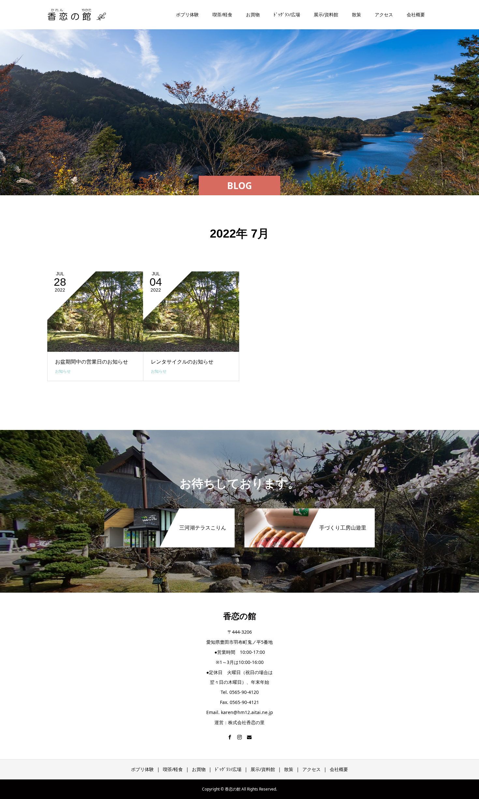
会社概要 (416, 14)
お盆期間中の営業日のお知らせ (91, 361)
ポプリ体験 (187, 14)
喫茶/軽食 (222, 14)
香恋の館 (239, 616)
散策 (356, 14)
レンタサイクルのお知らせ (182, 361)
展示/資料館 (326, 14)
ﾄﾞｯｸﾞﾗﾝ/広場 (286, 14)
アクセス (384, 14)
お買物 (253, 14)
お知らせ (63, 371)
